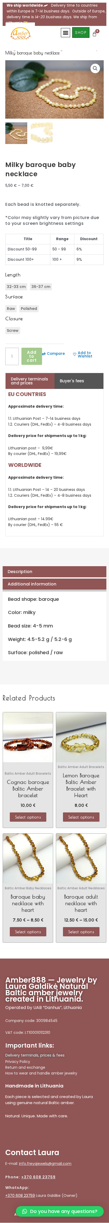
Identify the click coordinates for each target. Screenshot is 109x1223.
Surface (14, 296)
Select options (28, 817)
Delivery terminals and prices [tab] (29, 381)
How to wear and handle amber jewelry (41, 1073)
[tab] (54, 571)
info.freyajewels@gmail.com (45, 1163)
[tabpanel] (54, 462)
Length (13, 274)
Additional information (32, 584)
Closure (14, 318)
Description (20, 572)
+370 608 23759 (38, 1177)
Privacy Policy (17, 1061)
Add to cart (32, 356)
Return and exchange (25, 1067)
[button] (65, 32)
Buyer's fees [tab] (72, 381)
